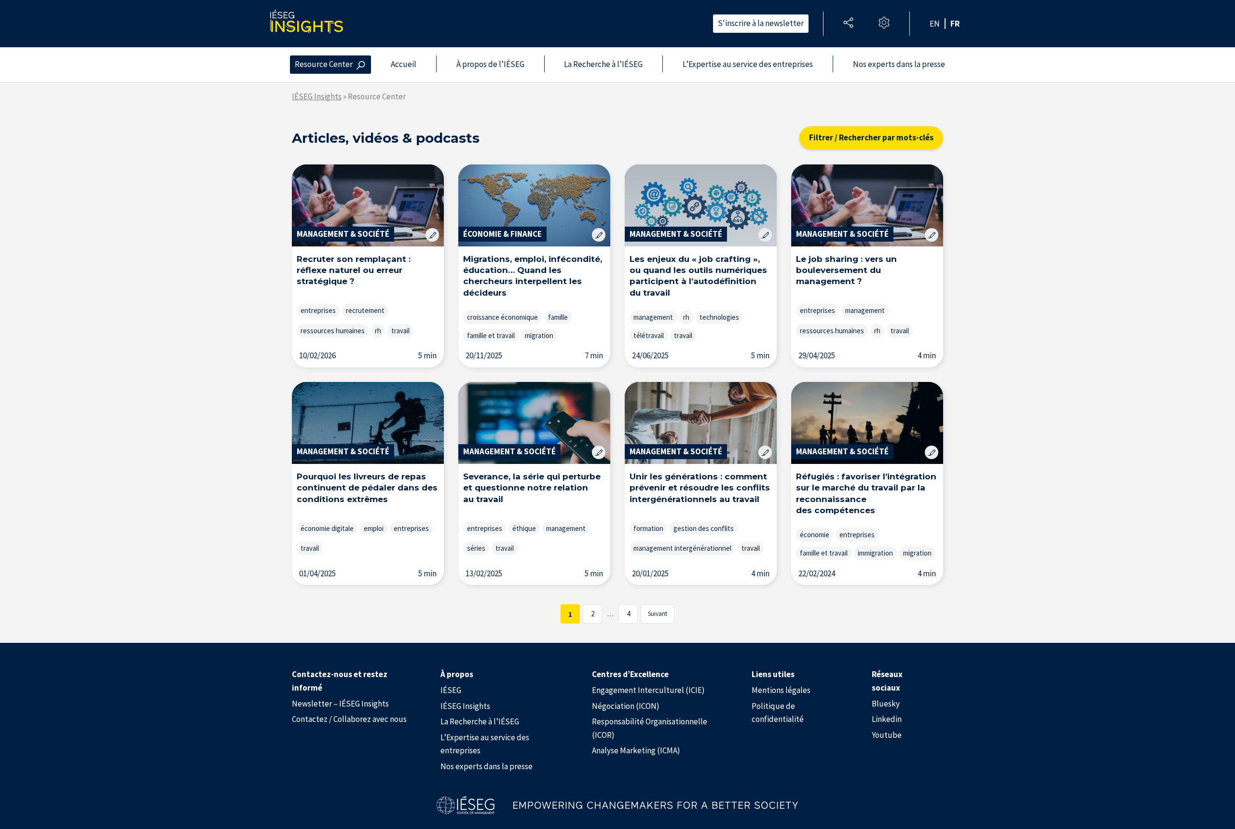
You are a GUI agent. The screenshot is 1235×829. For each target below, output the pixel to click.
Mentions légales (781, 690)
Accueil (403, 64)
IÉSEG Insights (317, 96)
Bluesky (886, 703)
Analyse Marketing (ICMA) (636, 750)
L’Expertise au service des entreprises (748, 64)
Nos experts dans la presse (899, 64)
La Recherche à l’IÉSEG (603, 64)
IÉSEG (450, 690)
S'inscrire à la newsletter (761, 23)
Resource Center (324, 64)
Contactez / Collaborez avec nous (349, 719)
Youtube (887, 735)
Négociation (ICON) (625, 706)
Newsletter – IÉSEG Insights (340, 703)
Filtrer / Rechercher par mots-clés (871, 137)
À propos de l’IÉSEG (490, 64)
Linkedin (887, 719)
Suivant (657, 614)
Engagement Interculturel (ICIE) (648, 690)
